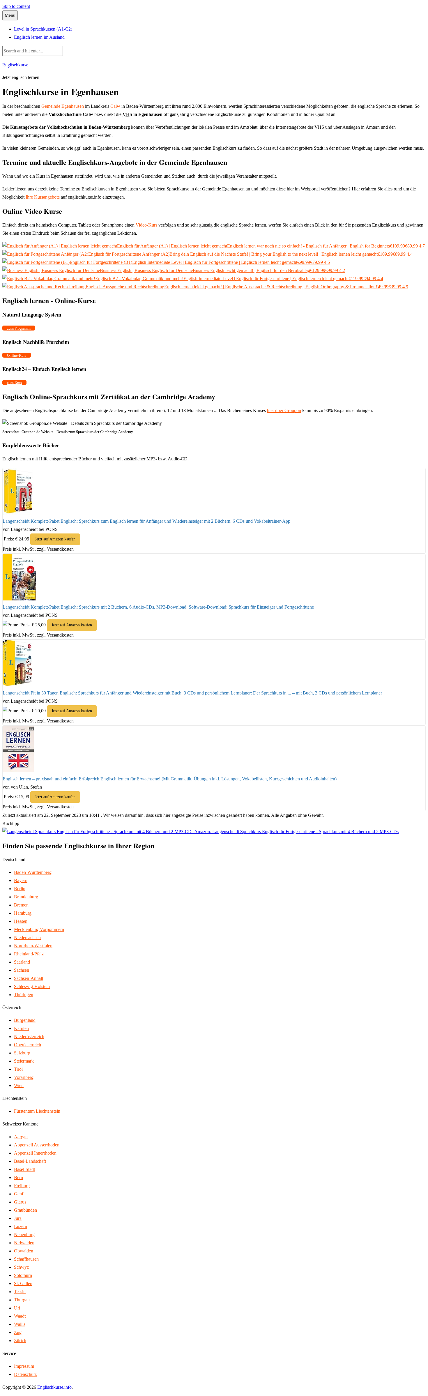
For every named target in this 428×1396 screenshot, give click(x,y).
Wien (19, 1085)
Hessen (20, 921)
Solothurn (23, 1275)
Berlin (19, 888)
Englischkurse (15, 64)
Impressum (24, 1366)
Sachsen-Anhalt (28, 978)
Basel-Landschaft (30, 1161)
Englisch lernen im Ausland (39, 37)
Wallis (19, 1324)
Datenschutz (25, 1374)
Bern (18, 1177)
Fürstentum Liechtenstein (37, 1111)
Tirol (18, 1069)
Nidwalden (24, 1242)
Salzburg (22, 1052)
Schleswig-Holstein (32, 986)
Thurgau (22, 1299)
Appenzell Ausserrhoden (36, 1144)
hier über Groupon (284, 410)
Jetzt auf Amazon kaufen (55, 539)
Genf (18, 1193)
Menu (10, 15)
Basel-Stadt (24, 1169)
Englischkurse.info (54, 1387)
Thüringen (23, 994)
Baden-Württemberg (33, 872)
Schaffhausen (26, 1259)
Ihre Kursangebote (43, 197)
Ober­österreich (27, 1044)
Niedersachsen (27, 937)
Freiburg (22, 1185)
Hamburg (22, 913)
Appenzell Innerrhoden (35, 1153)
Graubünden (25, 1210)
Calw (115, 106)
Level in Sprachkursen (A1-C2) (43, 28)
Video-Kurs (146, 224)
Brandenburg (26, 896)
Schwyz (21, 1267)
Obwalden (23, 1250)
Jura (18, 1218)
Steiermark (24, 1061)
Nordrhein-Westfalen (33, 945)
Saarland (22, 961)
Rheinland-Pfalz (29, 953)
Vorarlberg (23, 1077)
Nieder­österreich (29, 1036)
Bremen (21, 904)
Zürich (20, 1340)
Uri (17, 1307)
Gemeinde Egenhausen (62, 106)
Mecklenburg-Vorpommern (39, 929)
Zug (18, 1332)
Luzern (20, 1226)
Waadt (20, 1316)
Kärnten (21, 1028)
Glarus (20, 1201)
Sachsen (21, 970)
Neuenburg (24, 1234)
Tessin (20, 1291)
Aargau (21, 1136)
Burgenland (25, 1020)
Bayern (20, 880)
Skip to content (16, 6)
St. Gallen (23, 1283)
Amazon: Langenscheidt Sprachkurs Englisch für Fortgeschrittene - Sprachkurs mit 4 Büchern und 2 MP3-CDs (296, 831)
